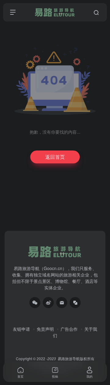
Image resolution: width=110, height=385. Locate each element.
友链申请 (21, 329)
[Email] (61, 302)
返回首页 (55, 156)
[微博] (48, 302)
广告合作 (69, 329)
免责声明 (45, 329)
